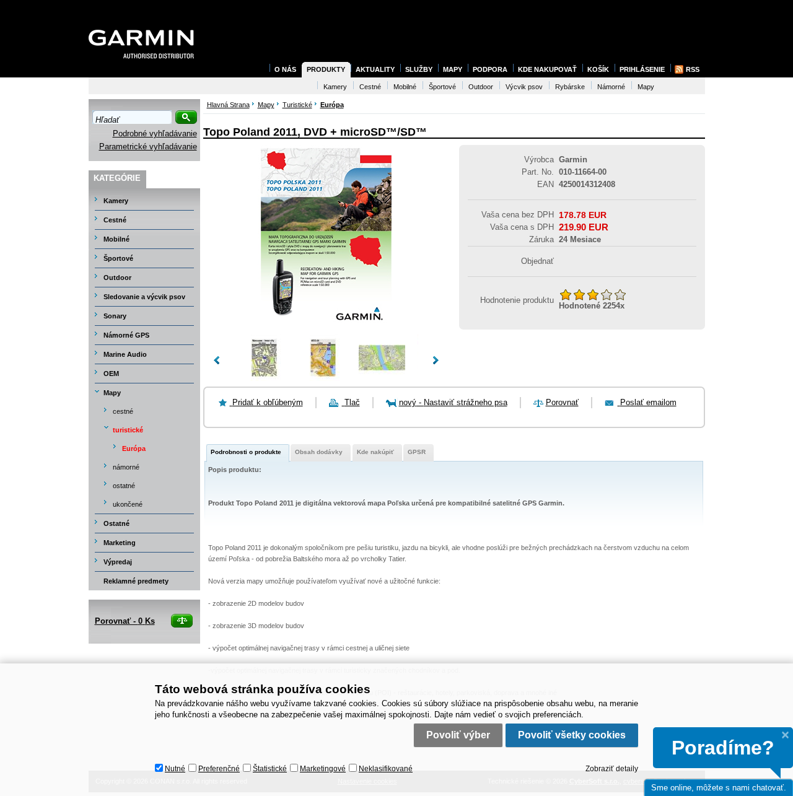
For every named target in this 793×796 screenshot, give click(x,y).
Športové (118, 258)
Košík (598, 69)
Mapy (112, 392)
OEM (111, 373)
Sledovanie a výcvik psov (144, 296)
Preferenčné (219, 768)
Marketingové (323, 768)
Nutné (175, 768)
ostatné (124, 485)
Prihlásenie (642, 69)
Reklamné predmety (136, 581)
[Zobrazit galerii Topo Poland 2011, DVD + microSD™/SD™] (326, 328)
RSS (692, 69)
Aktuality (375, 69)
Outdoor (117, 277)
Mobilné (116, 239)
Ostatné (116, 523)
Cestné (114, 220)
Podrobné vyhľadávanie (155, 133)
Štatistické (270, 768)
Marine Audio (125, 354)
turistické (128, 430)
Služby (418, 69)
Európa (134, 448)
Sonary (114, 316)
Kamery (115, 200)
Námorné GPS (126, 335)
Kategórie (117, 178)
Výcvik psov (524, 86)
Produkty (326, 69)
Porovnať (562, 402)
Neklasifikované (386, 768)
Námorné (611, 86)
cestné (123, 411)
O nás (285, 69)
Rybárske (570, 86)
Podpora (490, 69)
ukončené (127, 504)
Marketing (119, 542)
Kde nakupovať (547, 69)
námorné (126, 467)
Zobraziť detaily (611, 768)
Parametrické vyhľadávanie (148, 146)
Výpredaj (117, 562)
